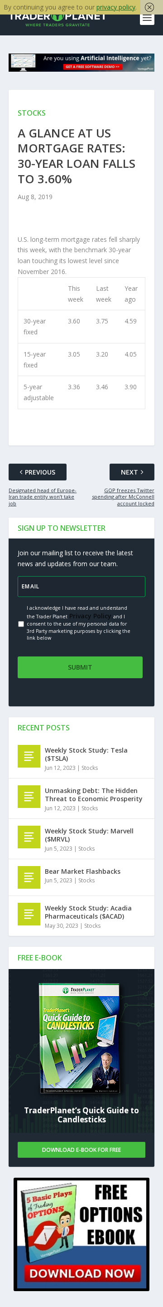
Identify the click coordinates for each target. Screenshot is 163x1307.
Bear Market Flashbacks (82, 871)
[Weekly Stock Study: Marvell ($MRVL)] (29, 837)
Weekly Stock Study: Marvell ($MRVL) (89, 835)
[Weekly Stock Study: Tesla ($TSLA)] (29, 756)
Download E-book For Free (81, 1150)
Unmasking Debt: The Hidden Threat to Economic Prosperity (94, 794)
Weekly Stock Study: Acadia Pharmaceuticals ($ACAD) (88, 912)
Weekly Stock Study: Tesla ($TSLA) (86, 754)
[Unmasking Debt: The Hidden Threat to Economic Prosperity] (29, 796)
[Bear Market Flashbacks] (29, 877)
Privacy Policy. (90, 616)
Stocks (90, 768)
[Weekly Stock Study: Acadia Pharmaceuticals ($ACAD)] (29, 914)
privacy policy (115, 7)
